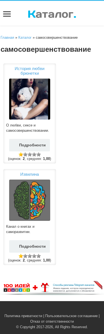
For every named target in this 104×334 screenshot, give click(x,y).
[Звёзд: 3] (29, 154)
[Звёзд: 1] (21, 154)
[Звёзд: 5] (38, 154)
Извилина (29, 174)
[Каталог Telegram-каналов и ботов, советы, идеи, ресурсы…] (52, 13)
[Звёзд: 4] (34, 154)
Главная (7, 37)
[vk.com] (49, 309)
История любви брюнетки (29, 71)
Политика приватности (23, 316)
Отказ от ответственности (52, 321)
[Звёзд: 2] (25, 154)
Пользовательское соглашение (71, 316)
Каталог (25, 37)
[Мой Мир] (61, 309)
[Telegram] (55, 309)
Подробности (32, 145)
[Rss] (44, 309)
